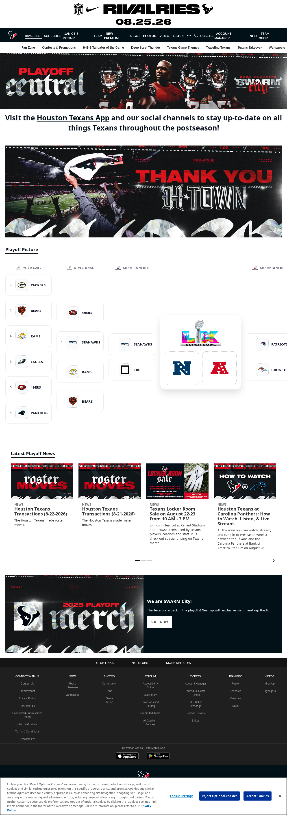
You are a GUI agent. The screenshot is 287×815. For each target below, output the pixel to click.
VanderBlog (73, 694)
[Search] (196, 35)
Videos (269, 676)
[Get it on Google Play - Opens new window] (158, 757)
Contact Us (27, 683)
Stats (235, 705)
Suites (195, 720)
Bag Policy (150, 694)
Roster (235, 683)
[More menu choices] (189, 35)
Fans (109, 690)
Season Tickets (196, 713)
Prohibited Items (150, 713)
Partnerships (27, 705)
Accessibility (27, 738)
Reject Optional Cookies (219, 796)
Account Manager (195, 683)
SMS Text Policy (27, 724)
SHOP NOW (159, 622)
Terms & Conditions (27, 731)
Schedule (235, 690)
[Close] (280, 796)
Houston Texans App (73, 117)
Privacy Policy (27, 698)
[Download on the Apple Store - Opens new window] (127, 756)
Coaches (235, 698)
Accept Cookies (257, 796)
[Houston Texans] (143, 776)
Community (109, 683)
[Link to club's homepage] (12, 35)
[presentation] (274, 561)
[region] (143, 796)
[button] (138, 560)
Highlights (269, 690)
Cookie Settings (181, 796)
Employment (27, 690)
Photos (109, 676)
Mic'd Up (270, 683)
